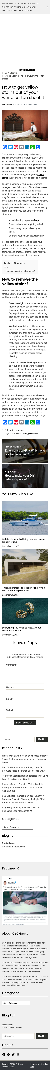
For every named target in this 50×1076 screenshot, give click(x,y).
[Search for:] (18, 740)
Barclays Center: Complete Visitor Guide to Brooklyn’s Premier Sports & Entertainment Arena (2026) (22, 787)
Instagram (30, 7)
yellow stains (33, 434)
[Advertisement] (25, 40)
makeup (35, 220)
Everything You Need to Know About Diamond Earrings (21, 629)
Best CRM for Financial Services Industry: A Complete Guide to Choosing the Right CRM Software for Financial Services (23, 799)
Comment (11, 665)
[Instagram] (18, 1054)
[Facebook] (3, 1054)
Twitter (18, 7)
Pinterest (7, 7)
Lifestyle (19, 430)
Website (10, 710)
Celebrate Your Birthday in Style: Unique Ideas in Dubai (23, 540)
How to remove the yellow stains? (20, 271)
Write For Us (9, 3)
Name (10, 687)
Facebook (33, 3)
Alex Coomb (7, 104)
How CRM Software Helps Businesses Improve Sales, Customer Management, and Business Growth (25, 759)
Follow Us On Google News (17, 11)
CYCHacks (27, 70)
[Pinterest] (8, 1054)
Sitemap (22, 3)
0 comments (33, 104)
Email (9, 699)
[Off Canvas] (3, 70)
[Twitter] (13, 1054)
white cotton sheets (19, 434)
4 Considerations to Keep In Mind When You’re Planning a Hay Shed (23, 589)
